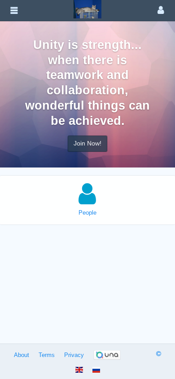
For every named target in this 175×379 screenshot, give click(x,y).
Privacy (74, 355)
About (21, 355)
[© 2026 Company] (158, 353)
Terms (47, 355)
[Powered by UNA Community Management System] (107, 355)
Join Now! (87, 143)
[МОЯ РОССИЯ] (87, 9)
